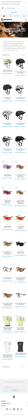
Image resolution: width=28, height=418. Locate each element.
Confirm (14, 12)
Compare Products (8, 73)
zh (5, 16)
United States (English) (9, 8)
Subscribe (14, 390)
